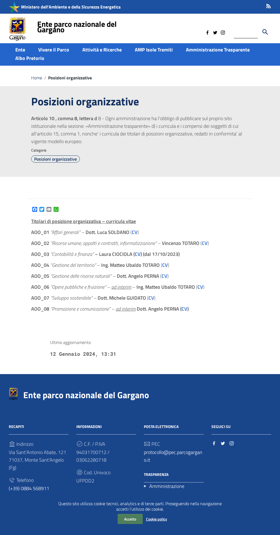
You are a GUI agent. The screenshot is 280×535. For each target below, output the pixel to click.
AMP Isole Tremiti (154, 49)
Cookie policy (156, 519)
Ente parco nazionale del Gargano (77, 26)
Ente (20, 49)
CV (135, 232)
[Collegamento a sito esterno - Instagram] (223, 32)
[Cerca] (265, 32)
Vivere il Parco (53, 49)
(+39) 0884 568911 (29, 488)
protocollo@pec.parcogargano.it (173, 456)
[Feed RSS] (268, 5)
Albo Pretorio (29, 58)
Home (36, 77)
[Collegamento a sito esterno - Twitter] (215, 32)
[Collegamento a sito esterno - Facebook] (207, 32)
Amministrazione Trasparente (218, 49)
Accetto (130, 519)
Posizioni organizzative (55, 159)
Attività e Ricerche (102, 49)
